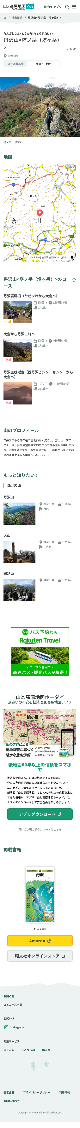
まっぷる (8, 1050)
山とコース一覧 (12, 1004)
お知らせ (8, 996)
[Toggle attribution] (72, 257)
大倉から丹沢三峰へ (19, 333)
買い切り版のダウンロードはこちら (40, 829)
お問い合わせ (11, 1101)
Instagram (17, 1027)
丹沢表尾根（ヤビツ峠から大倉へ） (31, 295)
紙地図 (48, 7)
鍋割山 (8, 573)
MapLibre (35, 257)
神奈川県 (17, 17)
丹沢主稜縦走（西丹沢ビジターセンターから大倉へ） (38, 374)
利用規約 (64, 1092)
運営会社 (8, 1092)
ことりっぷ (28, 1050)
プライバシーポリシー (36, 1092)
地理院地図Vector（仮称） (55, 257)
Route (46, 1050)
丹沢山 (8, 497)
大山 (6, 535)
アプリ (57, 7)
